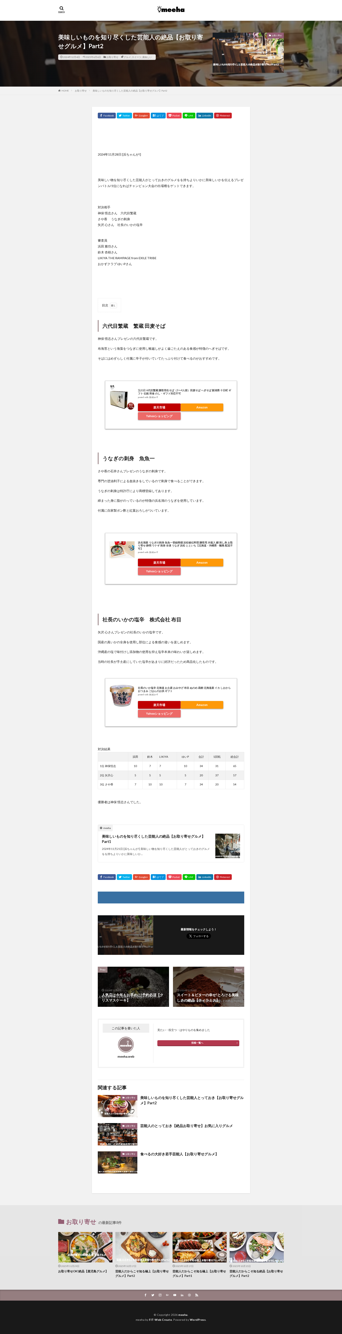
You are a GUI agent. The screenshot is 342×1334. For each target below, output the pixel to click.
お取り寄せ (112, 57)
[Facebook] (107, 115)
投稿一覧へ (197, 1042)
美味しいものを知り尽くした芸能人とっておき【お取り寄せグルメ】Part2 (192, 1100)
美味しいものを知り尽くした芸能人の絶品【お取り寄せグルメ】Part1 (153, 839)
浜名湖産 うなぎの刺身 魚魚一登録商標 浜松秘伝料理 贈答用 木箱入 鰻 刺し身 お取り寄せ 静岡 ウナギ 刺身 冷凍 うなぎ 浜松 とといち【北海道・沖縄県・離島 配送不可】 (185, 545)
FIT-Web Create (160, 1319)
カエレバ (153, 397)
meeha (183, 1314)
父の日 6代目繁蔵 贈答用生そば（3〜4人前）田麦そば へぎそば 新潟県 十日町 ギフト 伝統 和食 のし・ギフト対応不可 (184, 392)
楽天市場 (159, 407)
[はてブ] (158, 115)
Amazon (202, 407)
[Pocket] (174, 115)
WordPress (198, 1319)
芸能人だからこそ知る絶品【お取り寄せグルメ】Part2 (256, 1273)
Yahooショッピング (159, 416)
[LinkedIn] (204, 115)
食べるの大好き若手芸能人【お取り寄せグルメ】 (179, 1154)
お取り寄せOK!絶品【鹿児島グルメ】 (83, 1271)
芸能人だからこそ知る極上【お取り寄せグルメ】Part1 (199, 1273)
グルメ (127, 57)
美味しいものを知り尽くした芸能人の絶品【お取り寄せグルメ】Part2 (130, 90)
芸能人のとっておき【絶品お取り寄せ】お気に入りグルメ (186, 1125)
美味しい (147, 57)
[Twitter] (124, 115)
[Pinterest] (223, 115)
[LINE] (189, 115)
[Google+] (141, 115)
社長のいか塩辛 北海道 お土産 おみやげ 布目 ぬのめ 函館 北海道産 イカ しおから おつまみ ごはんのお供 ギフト (184, 689)
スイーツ (136, 57)
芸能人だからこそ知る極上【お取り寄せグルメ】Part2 (142, 1273)
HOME (65, 90)
